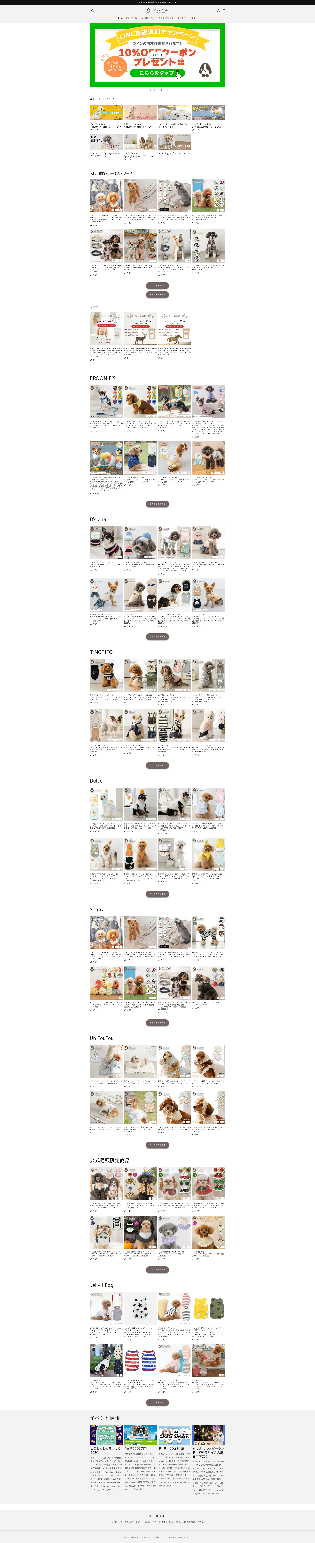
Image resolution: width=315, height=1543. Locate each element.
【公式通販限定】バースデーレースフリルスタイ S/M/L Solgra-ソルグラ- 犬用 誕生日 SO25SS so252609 (208, 1254)
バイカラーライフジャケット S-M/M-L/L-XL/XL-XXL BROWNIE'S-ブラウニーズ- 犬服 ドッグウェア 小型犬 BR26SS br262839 (174, 424)
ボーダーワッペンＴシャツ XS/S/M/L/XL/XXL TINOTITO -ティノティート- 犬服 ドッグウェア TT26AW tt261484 (174, 748)
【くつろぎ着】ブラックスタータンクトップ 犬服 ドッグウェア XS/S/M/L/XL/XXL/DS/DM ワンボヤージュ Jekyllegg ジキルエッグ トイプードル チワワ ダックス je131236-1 (140, 1332)
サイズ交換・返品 (165, 1522)
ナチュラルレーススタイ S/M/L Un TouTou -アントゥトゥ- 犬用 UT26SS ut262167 (174, 1128)
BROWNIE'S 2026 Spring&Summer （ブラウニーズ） (208, 127)
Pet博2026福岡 (135, 1449)
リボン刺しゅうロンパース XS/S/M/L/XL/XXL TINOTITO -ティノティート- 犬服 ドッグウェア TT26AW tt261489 (106, 748)
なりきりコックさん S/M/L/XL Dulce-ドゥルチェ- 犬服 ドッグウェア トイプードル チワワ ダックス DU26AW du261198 (174, 876)
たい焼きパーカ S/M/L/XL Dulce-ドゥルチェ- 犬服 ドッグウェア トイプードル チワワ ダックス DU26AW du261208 (106, 826)
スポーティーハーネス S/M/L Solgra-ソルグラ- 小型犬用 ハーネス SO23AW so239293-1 (208, 268)
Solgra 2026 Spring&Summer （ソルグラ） (105, 155)
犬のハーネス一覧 (157, 294)
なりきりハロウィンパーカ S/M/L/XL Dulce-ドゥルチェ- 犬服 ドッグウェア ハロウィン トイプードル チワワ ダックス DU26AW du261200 (140, 877)
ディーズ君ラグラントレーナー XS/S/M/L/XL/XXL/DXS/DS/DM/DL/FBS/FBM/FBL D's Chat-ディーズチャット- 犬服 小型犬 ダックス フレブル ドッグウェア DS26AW (174, 619)
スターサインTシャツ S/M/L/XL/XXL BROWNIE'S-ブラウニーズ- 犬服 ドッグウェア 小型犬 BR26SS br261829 (140, 480)
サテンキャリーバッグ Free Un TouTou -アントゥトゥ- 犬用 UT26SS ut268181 (106, 1082)
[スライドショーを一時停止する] (174, 90)
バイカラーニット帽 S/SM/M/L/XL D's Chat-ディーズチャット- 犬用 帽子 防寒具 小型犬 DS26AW (140, 564)
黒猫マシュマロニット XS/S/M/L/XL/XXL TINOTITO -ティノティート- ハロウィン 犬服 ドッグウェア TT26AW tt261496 (106, 697)
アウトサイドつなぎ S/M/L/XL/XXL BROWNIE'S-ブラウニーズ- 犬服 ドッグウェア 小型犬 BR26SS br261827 (208, 480)
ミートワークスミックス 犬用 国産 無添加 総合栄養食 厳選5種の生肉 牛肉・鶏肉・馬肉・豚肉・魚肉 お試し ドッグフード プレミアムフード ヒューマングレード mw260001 (106, 352)
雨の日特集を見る (157, 55)
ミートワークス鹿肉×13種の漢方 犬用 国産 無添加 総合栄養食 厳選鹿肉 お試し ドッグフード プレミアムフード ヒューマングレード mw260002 (140, 351)
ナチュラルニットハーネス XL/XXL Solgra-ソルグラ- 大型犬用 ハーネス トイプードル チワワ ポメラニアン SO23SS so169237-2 (174, 269)
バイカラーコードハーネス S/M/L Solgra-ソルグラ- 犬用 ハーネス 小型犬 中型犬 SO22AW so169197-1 (208, 217)
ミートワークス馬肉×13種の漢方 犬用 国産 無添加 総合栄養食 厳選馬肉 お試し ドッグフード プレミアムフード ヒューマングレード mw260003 (174, 351)
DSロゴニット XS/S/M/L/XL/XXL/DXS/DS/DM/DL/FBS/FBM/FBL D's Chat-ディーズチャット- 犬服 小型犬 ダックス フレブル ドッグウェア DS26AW (140, 619)
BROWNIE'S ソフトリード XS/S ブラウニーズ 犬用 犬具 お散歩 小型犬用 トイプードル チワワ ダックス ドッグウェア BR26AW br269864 (106, 424)
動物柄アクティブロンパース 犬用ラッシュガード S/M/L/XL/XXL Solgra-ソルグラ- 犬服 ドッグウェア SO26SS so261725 (208, 954)
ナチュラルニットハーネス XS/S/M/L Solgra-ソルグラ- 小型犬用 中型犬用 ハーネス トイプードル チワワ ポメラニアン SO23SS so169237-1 (106, 218)
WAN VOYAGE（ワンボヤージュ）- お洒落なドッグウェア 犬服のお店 (153, 1537)
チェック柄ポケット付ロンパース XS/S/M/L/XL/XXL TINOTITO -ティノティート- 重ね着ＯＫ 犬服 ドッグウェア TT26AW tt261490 (208, 698)
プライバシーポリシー (134, 1522)
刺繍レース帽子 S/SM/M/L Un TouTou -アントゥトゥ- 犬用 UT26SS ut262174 (174, 1082)
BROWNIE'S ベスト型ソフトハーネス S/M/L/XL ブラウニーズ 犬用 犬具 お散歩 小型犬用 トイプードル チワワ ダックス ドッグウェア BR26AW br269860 (140, 424)
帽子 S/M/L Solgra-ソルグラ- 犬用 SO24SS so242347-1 (205, 1004)
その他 (178, 1522)
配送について (117, 1522)
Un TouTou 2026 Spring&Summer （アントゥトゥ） (139, 156)
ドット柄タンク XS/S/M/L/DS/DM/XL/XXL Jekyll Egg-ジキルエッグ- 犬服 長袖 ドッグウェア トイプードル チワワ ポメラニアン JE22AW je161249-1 (106, 1384)
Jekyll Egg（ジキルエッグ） (173, 153)
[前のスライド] (141, 90)
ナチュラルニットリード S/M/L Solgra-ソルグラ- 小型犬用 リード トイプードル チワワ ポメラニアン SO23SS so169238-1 (140, 217)
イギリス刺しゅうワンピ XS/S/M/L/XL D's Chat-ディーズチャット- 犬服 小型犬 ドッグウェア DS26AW (208, 564)
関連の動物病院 (189, 1522)
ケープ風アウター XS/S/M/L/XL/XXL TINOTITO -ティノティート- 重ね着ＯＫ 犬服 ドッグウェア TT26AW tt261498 (140, 697)
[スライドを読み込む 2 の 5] (151, 90)
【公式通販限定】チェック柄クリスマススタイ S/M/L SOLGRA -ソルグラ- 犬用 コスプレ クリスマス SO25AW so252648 (174, 1206)
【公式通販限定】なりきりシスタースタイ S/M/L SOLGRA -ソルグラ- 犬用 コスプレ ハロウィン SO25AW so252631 (140, 1254)
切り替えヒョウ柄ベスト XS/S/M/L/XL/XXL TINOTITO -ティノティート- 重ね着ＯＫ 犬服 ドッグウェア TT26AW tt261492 (174, 698)
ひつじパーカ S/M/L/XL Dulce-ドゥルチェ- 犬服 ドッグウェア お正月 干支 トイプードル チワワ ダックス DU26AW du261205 (174, 827)
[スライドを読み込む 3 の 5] (154, 90)
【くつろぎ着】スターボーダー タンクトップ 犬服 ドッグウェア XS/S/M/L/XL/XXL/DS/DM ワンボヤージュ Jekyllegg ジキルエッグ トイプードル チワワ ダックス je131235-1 (140, 1384)
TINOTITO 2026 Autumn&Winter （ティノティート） (140, 127)
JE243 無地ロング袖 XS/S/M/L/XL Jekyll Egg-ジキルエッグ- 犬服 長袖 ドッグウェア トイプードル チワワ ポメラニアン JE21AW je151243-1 (106, 1331)
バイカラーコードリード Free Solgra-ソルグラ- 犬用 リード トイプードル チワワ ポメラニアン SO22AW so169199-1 (174, 217)
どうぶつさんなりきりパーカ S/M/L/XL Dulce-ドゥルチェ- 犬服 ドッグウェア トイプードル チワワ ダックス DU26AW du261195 (208, 877)
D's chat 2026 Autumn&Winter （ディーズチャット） (106, 127)
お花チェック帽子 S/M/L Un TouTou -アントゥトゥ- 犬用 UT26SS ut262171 (208, 1082)
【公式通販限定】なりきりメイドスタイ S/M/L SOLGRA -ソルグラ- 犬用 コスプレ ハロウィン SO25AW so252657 (106, 1254)
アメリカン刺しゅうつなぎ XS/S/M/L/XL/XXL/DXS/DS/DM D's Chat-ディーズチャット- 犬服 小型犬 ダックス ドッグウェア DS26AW (106, 618)
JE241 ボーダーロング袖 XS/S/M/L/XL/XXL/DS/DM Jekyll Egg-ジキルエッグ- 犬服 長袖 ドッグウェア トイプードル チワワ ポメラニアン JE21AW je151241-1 (174, 1384)
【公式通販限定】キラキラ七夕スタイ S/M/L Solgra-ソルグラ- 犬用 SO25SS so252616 (173, 1254)
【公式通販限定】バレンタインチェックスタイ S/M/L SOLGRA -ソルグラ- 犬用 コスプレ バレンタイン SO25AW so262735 (106, 1206)
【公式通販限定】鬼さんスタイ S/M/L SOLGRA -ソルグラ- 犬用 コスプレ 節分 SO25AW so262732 (139, 1206)
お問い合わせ (150, 1522)
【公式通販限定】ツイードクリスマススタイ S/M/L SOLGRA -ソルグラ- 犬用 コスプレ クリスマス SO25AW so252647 (208, 1206)
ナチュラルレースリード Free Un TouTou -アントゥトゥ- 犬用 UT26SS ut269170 (106, 1128)
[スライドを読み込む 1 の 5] (147, 90)
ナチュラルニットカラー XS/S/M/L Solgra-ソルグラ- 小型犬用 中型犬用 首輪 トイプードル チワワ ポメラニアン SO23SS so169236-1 (106, 269)
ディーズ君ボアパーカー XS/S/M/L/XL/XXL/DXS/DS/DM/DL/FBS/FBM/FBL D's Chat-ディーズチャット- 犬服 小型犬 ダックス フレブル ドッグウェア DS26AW (208, 619)
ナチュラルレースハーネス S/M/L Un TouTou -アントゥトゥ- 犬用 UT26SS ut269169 (138, 1129)
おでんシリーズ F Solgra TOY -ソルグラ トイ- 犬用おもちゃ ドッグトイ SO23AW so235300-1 (106, 1005)
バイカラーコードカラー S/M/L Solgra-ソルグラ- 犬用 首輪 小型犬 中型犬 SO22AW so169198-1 (140, 268)
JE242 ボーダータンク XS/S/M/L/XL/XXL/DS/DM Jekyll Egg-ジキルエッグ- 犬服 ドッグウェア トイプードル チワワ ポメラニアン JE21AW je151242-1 (174, 1332)
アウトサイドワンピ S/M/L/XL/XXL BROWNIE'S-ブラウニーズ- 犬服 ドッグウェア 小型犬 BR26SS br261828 (174, 480)
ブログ (200, 1522)
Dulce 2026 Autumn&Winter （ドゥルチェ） (173, 125)
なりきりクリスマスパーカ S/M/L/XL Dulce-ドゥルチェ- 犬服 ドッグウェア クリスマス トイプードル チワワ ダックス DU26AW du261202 (106, 877)
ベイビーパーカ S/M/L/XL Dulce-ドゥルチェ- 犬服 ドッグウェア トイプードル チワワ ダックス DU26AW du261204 (208, 826)
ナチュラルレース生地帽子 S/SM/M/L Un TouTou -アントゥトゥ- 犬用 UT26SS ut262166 (207, 1129)
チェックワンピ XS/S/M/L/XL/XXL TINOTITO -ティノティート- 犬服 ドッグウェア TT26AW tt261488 (140, 747)
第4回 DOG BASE (171, 1449)
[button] (92, 10)
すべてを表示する (157, 285)
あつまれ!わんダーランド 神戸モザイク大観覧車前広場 (208, 1452)
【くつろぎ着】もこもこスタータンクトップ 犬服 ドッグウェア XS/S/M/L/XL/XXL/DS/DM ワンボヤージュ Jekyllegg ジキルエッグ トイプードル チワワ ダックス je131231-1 (208, 1332)
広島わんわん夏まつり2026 (105, 1450)
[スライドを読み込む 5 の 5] (162, 90)
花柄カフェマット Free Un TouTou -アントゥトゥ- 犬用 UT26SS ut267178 (140, 1082)
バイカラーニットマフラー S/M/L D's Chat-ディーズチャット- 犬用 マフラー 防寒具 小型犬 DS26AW (106, 564)
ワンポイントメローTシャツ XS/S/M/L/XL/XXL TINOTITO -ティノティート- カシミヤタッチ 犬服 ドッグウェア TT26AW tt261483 (208, 748)
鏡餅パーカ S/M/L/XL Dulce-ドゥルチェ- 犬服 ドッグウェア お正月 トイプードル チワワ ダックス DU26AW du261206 (140, 826)
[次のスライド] (168, 90)
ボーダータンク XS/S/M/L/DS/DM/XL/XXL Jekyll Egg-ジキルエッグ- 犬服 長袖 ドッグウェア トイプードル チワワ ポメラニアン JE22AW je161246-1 (208, 1384)
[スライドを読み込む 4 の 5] (158, 90)
